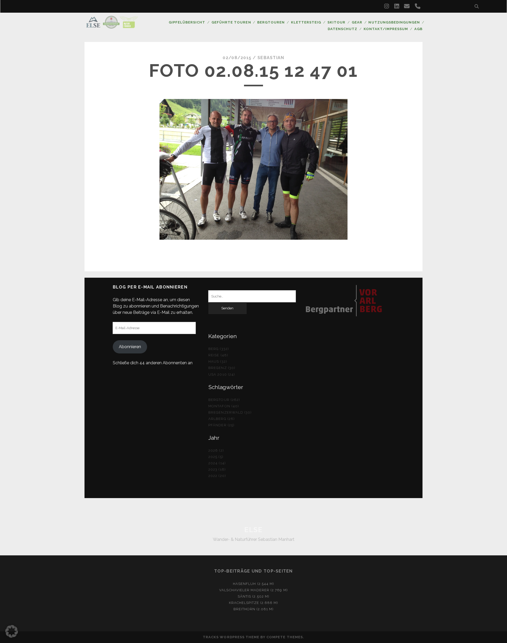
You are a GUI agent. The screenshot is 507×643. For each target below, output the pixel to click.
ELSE (253, 530)
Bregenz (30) (221, 368)
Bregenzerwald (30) (230, 412)
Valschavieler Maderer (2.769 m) (253, 590)
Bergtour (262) (224, 400)
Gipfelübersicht (187, 22)
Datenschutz (342, 29)
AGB (418, 29)
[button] (11, 631)
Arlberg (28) (221, 419)
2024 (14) (217, 463)
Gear (357, 22)
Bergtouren (271, 22)
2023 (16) (217, 469)
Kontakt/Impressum (386, 29)
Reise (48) (218, 355)
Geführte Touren (231, 22)
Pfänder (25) (221, 425)
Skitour (336, 22)
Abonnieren (130, 346)
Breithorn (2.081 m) (253, 609)
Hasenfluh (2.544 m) (253, 584)
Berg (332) (218, 349)
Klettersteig (306, 22)
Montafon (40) (223, 406)
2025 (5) (215, 457)
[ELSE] (111, 26)
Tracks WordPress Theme (231, 637)
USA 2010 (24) (221, 374)
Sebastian (270, 57)
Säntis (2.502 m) (253, 596)
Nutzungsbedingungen (394, 22)
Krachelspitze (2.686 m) (253, 603)
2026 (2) (216, 450)
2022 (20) (217, 476)
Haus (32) (217, 361)
